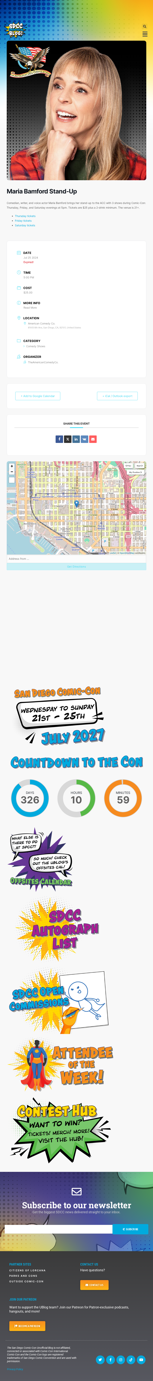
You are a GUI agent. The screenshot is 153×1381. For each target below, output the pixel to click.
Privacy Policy (15, 1369)
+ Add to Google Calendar (38, 396)
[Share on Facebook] (59, 439)
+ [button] (12, 466)
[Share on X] (67, 439)
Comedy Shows (35, 346)
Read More (30, 307)
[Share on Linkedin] (76, 439)
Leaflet (113, 552)
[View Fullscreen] (12, 480)
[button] (144, 26)
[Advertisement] (76, 10)
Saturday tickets (25, 225)
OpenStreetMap (127, 552)
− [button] (12, 471)
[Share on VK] (84, 439)
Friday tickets (23, 220)
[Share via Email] (93, 439)
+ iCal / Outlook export (117, 396)
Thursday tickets (25, 216)
